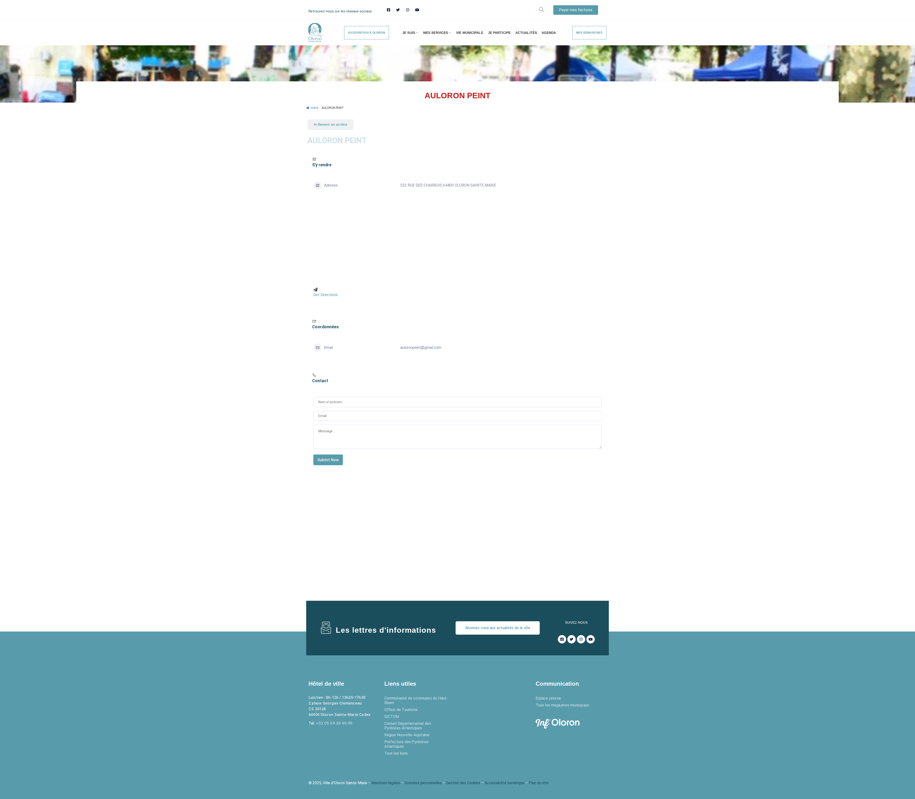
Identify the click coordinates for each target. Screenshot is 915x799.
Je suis (408, 33)
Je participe (499, 33)
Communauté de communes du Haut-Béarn (416, 700)
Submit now (328, 460)
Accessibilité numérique (504, 783)
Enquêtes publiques (487, 683)
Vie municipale (469, 33)
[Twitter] (398, 10)
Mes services (435, 33)
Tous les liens (396, 753)
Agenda (549, 33)
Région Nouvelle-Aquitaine (407, 735)
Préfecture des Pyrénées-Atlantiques (407, 744)
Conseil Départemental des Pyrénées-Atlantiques (407, 725)
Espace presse (548, 698)
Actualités (526, 33)
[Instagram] (407, 10)
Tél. (331, 723)
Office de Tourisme (401, 709)
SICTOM (391, 716)
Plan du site (539, 783)
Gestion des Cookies (463, 783)
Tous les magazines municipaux (562, 705)
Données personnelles (423, 783)
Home (314, 108)
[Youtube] (417, 10)
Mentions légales (385, 783)
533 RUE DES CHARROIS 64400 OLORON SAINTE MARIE (448, 185)
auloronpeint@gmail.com (420, 347)
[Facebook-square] (388, 10)
